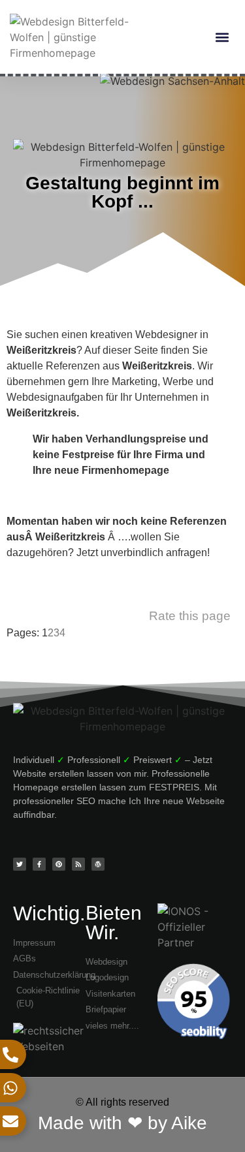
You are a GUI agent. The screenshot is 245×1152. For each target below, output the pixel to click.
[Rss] (78, 864)
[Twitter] (19, 864)
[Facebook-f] (39, 864)
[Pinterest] (58, 864)
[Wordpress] (98, 864)
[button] (222, 37)
